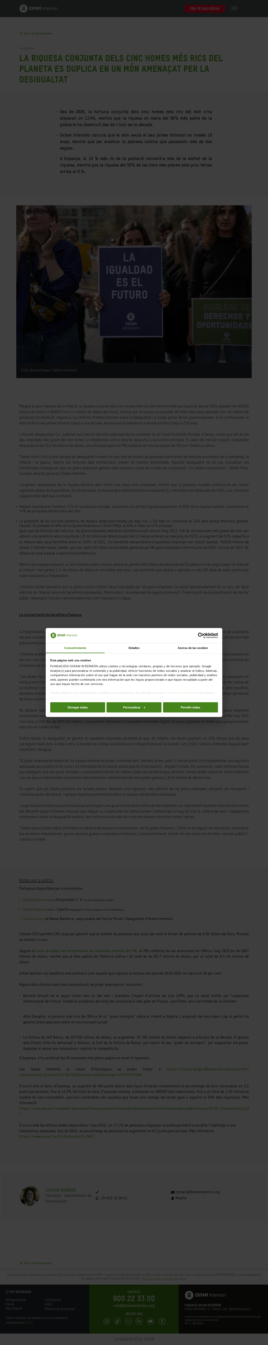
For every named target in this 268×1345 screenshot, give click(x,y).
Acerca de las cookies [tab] (193, 648)
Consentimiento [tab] (75, 648)
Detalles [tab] (134, 648)
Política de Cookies (179, 692)
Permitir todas (190, 707)
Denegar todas (78, 707)
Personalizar (131, 707)
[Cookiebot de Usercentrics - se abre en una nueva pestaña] (201, 636)
